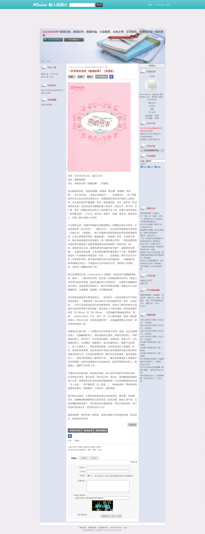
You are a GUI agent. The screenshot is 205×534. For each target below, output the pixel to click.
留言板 (152, 106)
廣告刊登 (82, 528)
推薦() (84, 458)
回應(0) (74, 458)
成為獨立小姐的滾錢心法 (150, 139)
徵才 (125, 528)
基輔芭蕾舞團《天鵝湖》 (150, 213)
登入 (168, 5)
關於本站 (152, 103)
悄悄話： (83, 475)
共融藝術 (156, 295)
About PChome (116, 528)
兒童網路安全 (103, 528)
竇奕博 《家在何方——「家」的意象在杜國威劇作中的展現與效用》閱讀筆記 (152, 238)
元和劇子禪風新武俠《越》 (151, 342)
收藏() (94, 458)
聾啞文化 (151, 298)
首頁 (43, 61)
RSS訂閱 (46, 90)
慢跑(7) (143, 283)
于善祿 (76, 441)
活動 (48, 61)
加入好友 (152, 112)
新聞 (150, 5)
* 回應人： (82, 467)
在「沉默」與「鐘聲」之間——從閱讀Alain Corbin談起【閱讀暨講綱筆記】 (151, 219)
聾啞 (158, 298)
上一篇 (99, 67)
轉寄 (99, 447)
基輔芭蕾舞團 (145, 295)
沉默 (147, 300)
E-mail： (83, 471)
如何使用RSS (57, 90)
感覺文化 (149, 303)
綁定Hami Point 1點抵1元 (150, 134)
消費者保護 (92, 528)
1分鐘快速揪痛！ (147, 137)
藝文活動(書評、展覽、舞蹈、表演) (88, 450)
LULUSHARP (51, 31)
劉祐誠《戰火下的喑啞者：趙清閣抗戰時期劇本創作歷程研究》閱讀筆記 (152, 255)
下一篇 (104, 67)
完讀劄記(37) (145, 281)
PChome (160, 5)
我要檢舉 (132, 425)
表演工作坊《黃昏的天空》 (151, 244)
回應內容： (82, 481)
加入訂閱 (46, 93)
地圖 (152, 109)
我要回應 (134, 462)
